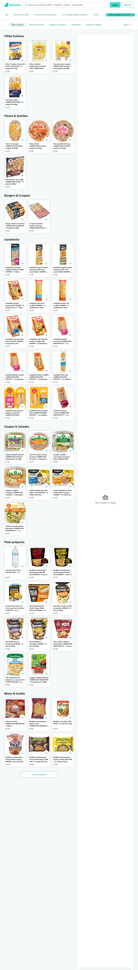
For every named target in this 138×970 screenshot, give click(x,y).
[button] (15, 57)
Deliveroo (12, 5)
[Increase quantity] (22, 60)
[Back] (7, 15)
